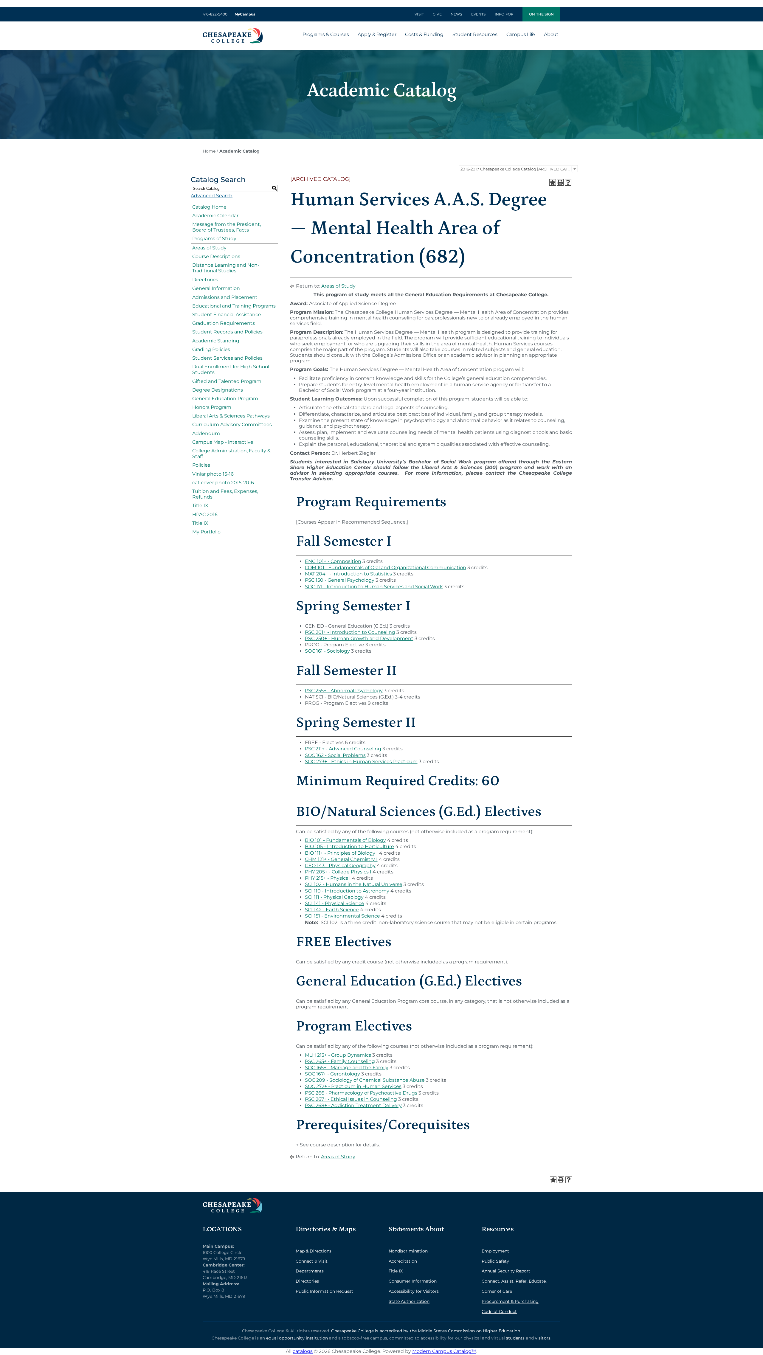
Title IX (200, 505)
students (515, 1338)
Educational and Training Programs (234, 306)
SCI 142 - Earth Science (332, 909)
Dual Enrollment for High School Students (230, 369)
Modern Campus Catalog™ (444, 1351)
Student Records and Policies (227, 332)
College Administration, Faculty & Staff (231, 453)
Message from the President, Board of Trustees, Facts (226, 227)
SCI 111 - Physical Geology (334, 897)
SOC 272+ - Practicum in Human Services (353, 1086)
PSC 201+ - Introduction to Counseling (350, 632)
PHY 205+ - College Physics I (338, 872)
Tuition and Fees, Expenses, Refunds (225, 494)
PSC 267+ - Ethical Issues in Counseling (351, 1099)
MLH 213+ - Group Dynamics (338, 1055)
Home (209, 151)
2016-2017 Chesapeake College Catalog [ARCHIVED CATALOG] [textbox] (519, 169)
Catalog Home (209, 207)
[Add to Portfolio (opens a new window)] (552, 182)
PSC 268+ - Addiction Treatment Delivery (353, 1105)
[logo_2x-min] (233, 30)
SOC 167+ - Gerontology (332, 1074)
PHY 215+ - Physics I (328, 878)
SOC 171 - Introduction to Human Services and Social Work (374, 586)
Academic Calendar (215, 215)
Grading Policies (211, 349)
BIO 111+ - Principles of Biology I (341, 853)
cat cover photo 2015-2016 (223, 482)
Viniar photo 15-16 (213, 474)
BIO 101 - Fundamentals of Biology (345, 840)
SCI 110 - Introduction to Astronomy (347, 891)
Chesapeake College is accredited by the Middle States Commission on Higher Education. (426, 1331)
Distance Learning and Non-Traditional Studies (225, 268)
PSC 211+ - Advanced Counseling (343, 749)
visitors (542, 1338)
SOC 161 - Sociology (327, 651)
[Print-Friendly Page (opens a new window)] (560, 182)
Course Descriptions (216, 256)
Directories (205, 280)
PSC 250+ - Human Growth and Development (359, 638)
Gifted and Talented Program (226, 381)
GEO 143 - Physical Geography (340, 865)
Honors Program (211, 407)
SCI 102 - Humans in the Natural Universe (353, 884)
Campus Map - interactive (222, 442)
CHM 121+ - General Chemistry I (341, 859)
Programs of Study (214, 238)
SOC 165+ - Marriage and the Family (346, 1067)
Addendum (206, 433)
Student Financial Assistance (226, 314)
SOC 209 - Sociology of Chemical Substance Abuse (365, 1080)
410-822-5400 (215, 14)
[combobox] (518, 168)
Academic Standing (215, 341)
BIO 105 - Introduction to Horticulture (349, 846)
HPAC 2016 (205, 514)
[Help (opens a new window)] (568, 182)
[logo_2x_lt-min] (232, 1200)
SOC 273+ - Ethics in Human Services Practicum (361, 761)
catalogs (303, 1351)
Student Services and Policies (227, 358)
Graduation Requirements (223, 323)
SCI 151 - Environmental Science (342, 916)
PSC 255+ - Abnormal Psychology (344, 690)
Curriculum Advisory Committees (232, 424)
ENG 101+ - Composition (333, 561)
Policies (201, 465)
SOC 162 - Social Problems (335, 755)
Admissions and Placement (225, 297)
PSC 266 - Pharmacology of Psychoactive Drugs (361, 1093)
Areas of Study (209, 248)
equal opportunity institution (297, 1338)
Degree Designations (217, 390)
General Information (216, 288)
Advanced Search (211, 195)
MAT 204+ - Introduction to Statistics (348, 574)
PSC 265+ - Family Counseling (340, 1061)
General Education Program (225, 398)
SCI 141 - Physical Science (334, 903)
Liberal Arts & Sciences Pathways (231, 416)
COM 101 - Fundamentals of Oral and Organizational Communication (385, 567)
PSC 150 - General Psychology (339, 580)
